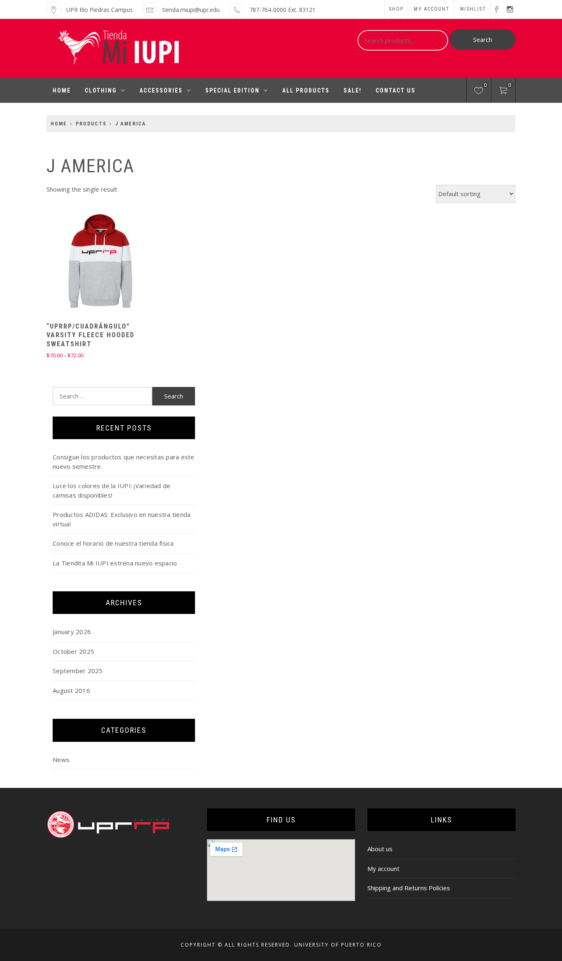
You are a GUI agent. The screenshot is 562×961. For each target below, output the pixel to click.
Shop (396, 9)
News (61, 759)
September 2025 (78, 671)
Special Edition (232, 90)
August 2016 (71, 690)
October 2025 (73, 651)
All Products (306, 90)
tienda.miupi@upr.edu (191, 10)
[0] (478, 92)
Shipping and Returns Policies (408, 888)
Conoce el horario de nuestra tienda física (113, 543)
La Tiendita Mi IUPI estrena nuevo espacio (115, 563)
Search (482, 39)
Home (62, 90)
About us (379, 849)
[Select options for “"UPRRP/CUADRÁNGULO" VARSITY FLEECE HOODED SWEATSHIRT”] (84, 262)
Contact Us (396, 90)
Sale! (353, 90)
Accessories (161, 90)
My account (432, 9)
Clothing (101, 90)
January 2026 (72, 632)
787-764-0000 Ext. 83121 (282, 10)
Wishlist (473, 9)
